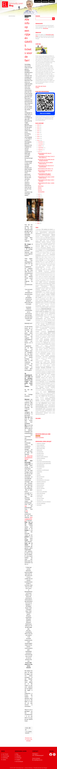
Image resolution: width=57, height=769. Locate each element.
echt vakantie (42, 265)
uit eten (41, 374)
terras (53, 367)
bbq (41, 240)
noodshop (49, 337)
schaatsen (53, 352)
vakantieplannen (39, 378)
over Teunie (37, 1)
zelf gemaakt (46, 401)
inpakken (53, 294)
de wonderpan (19, 761)
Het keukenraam (40, 466)
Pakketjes (37, 341)
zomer (53, 403)
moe (54, 329)
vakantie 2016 (44, 377)
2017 (38, 206)
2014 (38, 211)
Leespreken (39, 471)
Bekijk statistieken (40, 437)
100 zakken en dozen (47, 229)
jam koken (38, 297)
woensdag (42, 397)
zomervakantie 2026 (50, 410)
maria (44, 325)
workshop (42, 398)
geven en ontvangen (43, 276)
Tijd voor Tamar (40, 498)
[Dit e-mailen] (25, 728)
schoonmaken (38, 356)
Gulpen (47, 280)
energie (53, 268)
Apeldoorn (42, 236)
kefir (49, 302)
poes (50, 344)
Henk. (54, 284)
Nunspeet (53, 337)
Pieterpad (46, 342)
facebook (53, 269)
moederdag (43, 331)
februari (40, 201)
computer (50, 257)
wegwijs (53, 393)
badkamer (49, 239)
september (41, 147)
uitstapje (53, 374)
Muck (49, 333)
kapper (42, 302)
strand (37, 364)
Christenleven (40, 451)
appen (44, 237)
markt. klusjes (41, 327)
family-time (42, 272)
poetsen (53, 344)
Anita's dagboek (40, 445)
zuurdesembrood (39, 412)
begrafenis (53, 240)
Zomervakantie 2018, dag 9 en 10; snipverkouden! (46, 166)
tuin (37, 374)
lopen (54, 321)
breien (40, 250)
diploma (37, 261)
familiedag (53, 271)
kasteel (45, 302)
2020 (38, 136)
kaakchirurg (49, 300)
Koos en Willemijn (48, 314)
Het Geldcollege (40, 465)
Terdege (38, 367)
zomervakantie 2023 (40, 408)
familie (40, 271)
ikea (39, 293)
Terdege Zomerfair (46, 367)
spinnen (53, 362)
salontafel (50, 351)
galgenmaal (47, 275)
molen (41, 333)
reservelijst (41, 348)
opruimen (46, 340)
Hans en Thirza (42, 283)
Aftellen (40, 188)
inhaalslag (52, 293)
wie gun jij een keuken (47, 394)
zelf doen (42, 401)
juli (39, 151)
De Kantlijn (51, 258)
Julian (45, 300)
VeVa (54, 384)
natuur (48, 334)
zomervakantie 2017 (41, 406)
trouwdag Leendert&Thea (41, 373)
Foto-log (40, 190)
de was (41, 260)
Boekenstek (39, 450)
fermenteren (49, 272)
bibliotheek (38, 244)
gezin (53, 276)
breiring (44, 250)
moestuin (51, 331)
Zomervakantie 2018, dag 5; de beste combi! (45, 171)
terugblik (37, 369)
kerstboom (47, 304)
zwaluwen (46, 412)
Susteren (41, 366)
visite (37, 385)
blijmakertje (38, 247)
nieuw (41, 335)
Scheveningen (43, 353)
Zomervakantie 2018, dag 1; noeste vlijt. (46, 183)
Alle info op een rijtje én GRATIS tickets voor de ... (45, 163)
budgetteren (38, 254)
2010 (38, 219)
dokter (37, 264)
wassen (44, 391)
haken (40, 282)
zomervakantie (52, 404)
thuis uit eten (52, 369)
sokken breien (46, 362)
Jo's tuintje (39, 468)
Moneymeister (40, 486)
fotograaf (42, 273)
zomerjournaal (39, 404)
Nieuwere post (28, 737)
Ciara (37, 257)
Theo (43, 369)
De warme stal (40, 455)
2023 (38, 130)
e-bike (37, 265)
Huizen (51, 291)
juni (39, 194)
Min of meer (39, 478)
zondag (37, 411)
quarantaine (52, 345)
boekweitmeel (40, 248)
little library (42, 321)
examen (49, 269)
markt (37, 327)
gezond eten (38, 277)
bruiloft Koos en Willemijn (44, 251)
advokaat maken (45, 233)
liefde (44, 320)
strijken (44, 364)
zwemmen (38, 414)
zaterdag (53, 400)
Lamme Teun (39, 317)
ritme (44, 349)
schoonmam (45, 356)
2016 (38, 208)
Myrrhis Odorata (40, 488)
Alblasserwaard (45, 235)
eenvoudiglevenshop (40, 266)
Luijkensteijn (42, 322)
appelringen (52, 236)
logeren (46, 321)
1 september (38, 229)
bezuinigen (45, 243)
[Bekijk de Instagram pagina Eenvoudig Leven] (54, 754)
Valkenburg (44, 378)
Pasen (41, 341)
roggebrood (52, 349)
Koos (42, 314)
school (47, 355)
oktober (40, 145)
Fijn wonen (39, 460)
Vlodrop (42, 385)
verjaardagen (38, 383)
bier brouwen (44, 244)
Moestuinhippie (40, 483)
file (36, 273)
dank (44, 258)
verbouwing (43, 380)
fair (36, 271)
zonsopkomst (49, 411)
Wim (46, 396)
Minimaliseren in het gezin (43, 480)
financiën (38, 273)
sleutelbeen (53, 359)
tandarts (48, 366)
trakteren (43, 371)
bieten (54, 244)
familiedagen (38, 272)
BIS (50, 246)
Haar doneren (52, 280)
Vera (54, 378)
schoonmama (52, 356)
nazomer (37, 335)
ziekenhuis (44, 403)
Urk (42, 376)
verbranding (49, 380)
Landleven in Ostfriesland (43, 470)
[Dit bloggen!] (27, 728)
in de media (43, 293)
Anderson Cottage (41, 443)
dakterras (41, 258)
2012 (38, 215)
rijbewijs (40, 349)
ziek (39, 403)
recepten (47, 347)
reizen (37, 348)
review (37, 349)
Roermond (48, 349)
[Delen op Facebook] (29, 728)
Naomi (45, 334)
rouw (37, 351)
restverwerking (52, 348)
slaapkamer (44, 359)
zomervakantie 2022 (51, 407)
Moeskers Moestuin (41, 481)
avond (51, 237)
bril (46, 250)
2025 (38, 127)
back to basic (43, 239)
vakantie (38, 377)
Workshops (45, 28)
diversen (51, 261)
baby (39, 239)
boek (36, 248)
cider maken (41, 257)
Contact (37, 87)
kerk (54, 302)
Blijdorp (53, 246)
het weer (43, 287)
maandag (43, 324)
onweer (37, 340)
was (41, 391)
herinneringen (38, 287)
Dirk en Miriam (45, 261)
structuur (48, 364)
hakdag (37, 282)
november (40, 144)
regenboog (53, 346)
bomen (44, 248)
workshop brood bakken (45, 399)
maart (39, 200)
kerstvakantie (38, 305)
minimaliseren (39, 329)
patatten (45, 341)
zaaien (47, 400)
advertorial (38, 233)
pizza (36, 344)
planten (43, 344)
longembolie (50, 321)
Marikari (39, 475)
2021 (38, 134)
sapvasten (49, 352)
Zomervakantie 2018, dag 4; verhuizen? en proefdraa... (44, 174)
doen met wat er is (50, 262)
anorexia (37, 236)
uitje (46, 374)
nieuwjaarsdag (38, 337)
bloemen (49, 247)
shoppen (50, 358)
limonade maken (51, 320)
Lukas (46, 322)
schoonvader (38, 358)
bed (44, 240)
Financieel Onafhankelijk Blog (44, 461)
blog (17, 754)
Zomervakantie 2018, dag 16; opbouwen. (44, 154)
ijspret (37, 293)
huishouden (39, 292)
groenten (37, 280)
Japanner (47, 298)
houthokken (38, 290)
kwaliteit (45, 315)
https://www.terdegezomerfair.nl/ (28, 457)
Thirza (46, 369)
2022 (38, 132)
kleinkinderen (46, 308)
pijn (49, 342)
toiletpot (53, 370)
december (40, 142)
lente (45, 318)
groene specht (38, 279)
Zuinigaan (39, 505)
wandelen (49, 390)
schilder (48, 353)
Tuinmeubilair (41, 191)
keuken (43, 305)
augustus (40, 149)
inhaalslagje (38, 294)
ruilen (39, 351)
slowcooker (47, 360)
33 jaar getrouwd (45, 230)
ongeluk (37, 338)
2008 (38, 223)
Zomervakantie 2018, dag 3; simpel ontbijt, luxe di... (46, 177)
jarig (51, 298)
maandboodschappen (50, 324)
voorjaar (41, 387)
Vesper (51, 384)
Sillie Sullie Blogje (41, 493)
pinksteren (53, 342)
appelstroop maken (39, 237)
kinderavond (52, 305)
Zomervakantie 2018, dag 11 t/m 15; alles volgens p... (46, 157)
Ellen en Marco (47, 268)
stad (41, 363)
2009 (38, 221)
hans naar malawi (50, 283)
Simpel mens (40, 495)
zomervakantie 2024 (50, 408)
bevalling (37, 243)
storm (53, 363)
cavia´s (45, 255)
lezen (42, 320)
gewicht (50, 276)
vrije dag (53, 388)
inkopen (43, 294)
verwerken (47, 384)
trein (46, 371)
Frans (54, 273)
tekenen (53, 366)
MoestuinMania (40, 485)
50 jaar (50, 230)
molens (45, 333)
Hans (37, 283)
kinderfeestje (42, 307)
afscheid (49, 233)
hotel (47, 289)
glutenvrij (42, 277)
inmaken (48, 294)
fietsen (53, 272)
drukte (53, 264)
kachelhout (38, 301)
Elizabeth (37, 268)
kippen (46, 307)
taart (44, 366)
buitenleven (38, 255)
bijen (42, 246)
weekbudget (49, 393)
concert (53, 257)
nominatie (44, 337)
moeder (37, 331)
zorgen (53, 411)
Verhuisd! (37, 381)
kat (47, 302)
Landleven (47, 317)
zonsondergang (42, 411)
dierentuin (53, 260)
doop (42, 264)
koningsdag (52, 313)
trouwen (49, 373)
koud (54, 314)
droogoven (48, 264)
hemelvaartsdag (46, 284)
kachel (53, 300)
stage (51, 363)
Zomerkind (46, 404)
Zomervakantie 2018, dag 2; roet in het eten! (46, 180)
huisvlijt (43, 291)
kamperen (38, 302)
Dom (40, 264)
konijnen (46, 313)
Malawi (41, 325)
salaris (47, 351)
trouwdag (53, 371)
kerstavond (41, 304)
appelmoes (47, 236)
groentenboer (43, 280)
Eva (46, 269)
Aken (54, 233)
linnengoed (38, 321)
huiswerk (48, 291)
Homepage (28, 740)
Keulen (48, 305)
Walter (45, 390)
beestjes (47, 240)
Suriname (37, 366)
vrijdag (43, 388)
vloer (46, 385)
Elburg (53, 266)
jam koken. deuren (46, 297)
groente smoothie (45, 279)
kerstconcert (52, 304)
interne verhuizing (47, 295)
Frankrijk (51, 273)
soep (41, 362)
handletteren (45, 282)
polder (37, 345)
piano (42, 342)
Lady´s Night (52, 315)
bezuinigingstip (52, 243)
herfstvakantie (44, 286)
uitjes (49, 374)
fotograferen (46, 273)
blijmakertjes (43, 247)
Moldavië (37, 333)
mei (39, 196)
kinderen (37, 307)
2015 (38, 210)
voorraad (47, 387)
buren (42, 255)
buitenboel (52, 254)
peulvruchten (38, 342)
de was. (45, 260)
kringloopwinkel (39, 315)
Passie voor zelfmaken (42, 491)
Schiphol (53, 353)
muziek (53, 333)
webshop (52, 1)
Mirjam (44, 329)
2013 (38, 213)
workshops (45, 1)
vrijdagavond (48, 388)
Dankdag (47, 258)
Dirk (41, 261)
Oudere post (29, 739)
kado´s (42, 301)
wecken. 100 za (43, 393)
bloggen (53, 247)
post (42, 345)
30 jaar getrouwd (39, 230)
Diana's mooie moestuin (42, 456)
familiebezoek (46, 271)
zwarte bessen (52, 412)
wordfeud (37, 398)
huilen (48, 290)
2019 (38, 138)
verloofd (43, 383)
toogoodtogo (38, 371)
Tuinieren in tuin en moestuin (44, 501)
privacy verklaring (28, 767)
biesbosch (50, 244)
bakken (53, 239)
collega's (45, 257)
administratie (52, 232)
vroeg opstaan (38, 390)
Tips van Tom (40, 500)
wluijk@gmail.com (38, 760)
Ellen (41, 268)
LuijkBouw (38, 322)
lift (46, 320)
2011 (38, 217)
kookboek (38, 314)
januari (40, 203)
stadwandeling (46, 363)
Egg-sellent (48, 266)
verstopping (52, 383)
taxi (51, 366)
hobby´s (47, 287)
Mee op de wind (40, 476)
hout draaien (52, 289)
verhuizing (47, 381)
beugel (53, 241)
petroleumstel (52, 341)
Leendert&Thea (39, 318)
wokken (46, 397)
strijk (41, 364)
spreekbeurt (38, 363)
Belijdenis (44, 241)
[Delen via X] (28, 728)
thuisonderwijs (39, 370)
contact (4, 759)
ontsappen (52, 338)
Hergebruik (52, 286)
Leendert (53, 317)
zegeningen (38, 401)
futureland (43, 275)
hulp (54, 291)
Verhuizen (41, 381)
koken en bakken (44, 311)
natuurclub (52, 334)
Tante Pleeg (39, 496)
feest (46, 272)
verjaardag (52, 381)
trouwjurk (53, 373)
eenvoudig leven (51, 265)
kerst (37, 304)
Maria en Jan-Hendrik (51, 325)
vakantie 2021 (52, 377)
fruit (39, 275)
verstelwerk (47, 383)
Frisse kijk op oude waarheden (44, 463)
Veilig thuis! (40, 186)
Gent (54, 275)
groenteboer (52, 279)
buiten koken (45, 254)
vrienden (53, 387)
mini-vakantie (52, 328)
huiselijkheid (52, 290)
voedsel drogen (51, 385)
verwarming (38, 384)
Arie (47, 237)
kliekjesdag (38, 310)
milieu (37, 328)
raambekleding (39, 347)
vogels (37, 387)
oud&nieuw (52, 340)
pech (48, 341)
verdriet (53, 380)
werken (37, 394)
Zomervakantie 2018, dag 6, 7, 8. (45, 168)
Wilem (40, 396)
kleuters (53, 308)
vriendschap (38, 388)
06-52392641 (37, 758)
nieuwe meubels (51, 335)
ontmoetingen (46, 338)
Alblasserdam (38, 235)
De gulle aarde (40, 453)
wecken (38, 393)
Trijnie (49, 371)
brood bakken (51, 250)
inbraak (47, 293)
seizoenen (43, 358)
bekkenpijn (38, 241)
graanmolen (52, 278)
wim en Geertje (51, 396)
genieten (51, 275)
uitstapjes (38, 376)
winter (37, 397)
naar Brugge (40, 334)
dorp (44, 264)
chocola (48, 255)
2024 (38, 129)
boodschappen (49, 248)
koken (37, 311)
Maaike (50, 322)
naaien (37, 334)
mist (48, 329)
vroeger (42, 390)
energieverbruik (39, 269)
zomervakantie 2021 (42, 407)
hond (50, 287)
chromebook (52, 255)
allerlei (53, 235)
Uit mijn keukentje (41, 503)
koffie (54, 310)
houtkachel (44, 290)
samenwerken (43, 352)
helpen (41, 285)
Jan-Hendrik (42, 298)
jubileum (41, 300)
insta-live (42, 296)
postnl (46, 345)
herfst (37, 286)
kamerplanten (52, 301)
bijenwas (46, 246)
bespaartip (49, 241)
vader (45, 376)
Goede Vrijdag (47, 277)
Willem (43, 396)
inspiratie (37, 296)
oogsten (41, 340)
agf (52, 233)
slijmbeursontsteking (39, 360)
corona (37, 258)
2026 (38, 125)
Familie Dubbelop (41, 458)
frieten (37, 275)
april (39, 198)
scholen (42, 355)
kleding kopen (52, 307)
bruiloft (37, 251)
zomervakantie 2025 (40, 410)
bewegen (41, 243)
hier (25, 506)
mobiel (51, 329)
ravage (43, 346)
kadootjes (46, 301)
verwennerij (42, 384)
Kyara (48, 315)
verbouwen (38, 380)
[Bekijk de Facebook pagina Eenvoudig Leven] (50, 754)
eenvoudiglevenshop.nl (28, 519)
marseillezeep (52, 327)
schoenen (38, 355)
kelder (51, 302)
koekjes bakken (48, 310)
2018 (38, 140)
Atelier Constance (41, 446)
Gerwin (37, 276)
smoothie (53, 360)
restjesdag (46, 348)
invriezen (53, 295)
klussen (42, 310)
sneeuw (37, 362)
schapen (37, 353)
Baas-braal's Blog (41, 448)
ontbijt (41, 338)
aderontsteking (43, 232)
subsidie (53, 364)
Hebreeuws (38, 284)
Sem (46, 358)
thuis (48, 369)
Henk (51, 285)
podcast (47, 344)
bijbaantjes (38, 246)
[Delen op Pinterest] (25, 729)
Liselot (38, 473)
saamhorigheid (43, 351)
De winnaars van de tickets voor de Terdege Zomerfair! (46, 160)
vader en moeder (51, 376)
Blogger (45, 767)
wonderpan (52, 397)
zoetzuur (49, 403)
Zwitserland (42, 414)
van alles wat (49, 378)
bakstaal (37, 240)
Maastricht (37, 325)
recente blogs (6, 756)
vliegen (39, 385)
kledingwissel (38, 308)
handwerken (52, 282)
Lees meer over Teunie (41, 86)
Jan (51, 297)
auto (49, 237)
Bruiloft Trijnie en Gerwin (49, 253)
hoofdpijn (43, 289)
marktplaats (47, 327)
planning (39, 344)
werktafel (40, 394)
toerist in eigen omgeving (47, 370)
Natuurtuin (39, 490)
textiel (41, 369)
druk (51, 264)
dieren (48, 260)
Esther (44, 269)
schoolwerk (52, 355)
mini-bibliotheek (43, 328)
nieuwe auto (44, 335)
